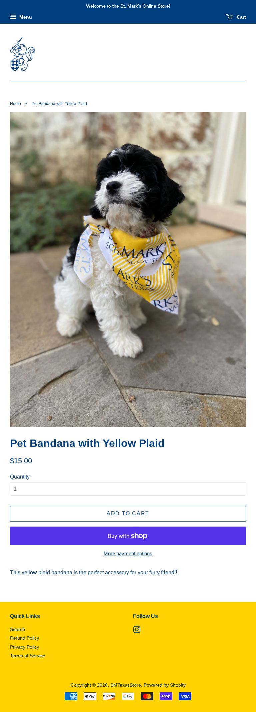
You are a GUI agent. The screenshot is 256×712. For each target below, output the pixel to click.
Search (17, 629)
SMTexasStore (125, 685)
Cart (240, 17)
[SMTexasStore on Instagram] (136, 631)
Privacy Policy (24, 647)
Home (15, 103)
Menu (25, 17)
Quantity (20, 477)
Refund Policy (24, 638)
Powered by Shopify (165, 685)
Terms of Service (27, 655)
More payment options (128, 553)
